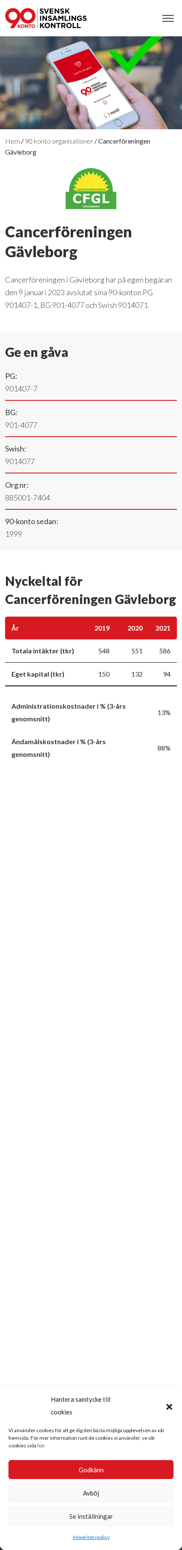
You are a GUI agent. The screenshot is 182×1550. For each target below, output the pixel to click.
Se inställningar (91, 1516)
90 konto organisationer (59, 141)
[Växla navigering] (168, 18)
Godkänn (91, 1470)
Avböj (91, 1493)
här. (41, 1445)
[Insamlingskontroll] (46, 18)
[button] (169, 1405)
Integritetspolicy (91, 1537)
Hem (12, 141)
